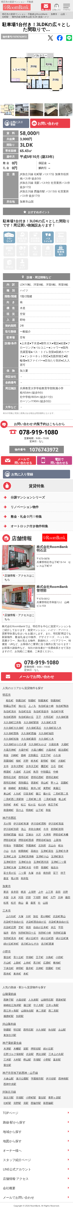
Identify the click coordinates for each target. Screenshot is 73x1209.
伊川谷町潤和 (38, 823)
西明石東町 (52, 777)
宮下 (55, 873)
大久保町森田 (28, 739)
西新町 (35, 782)
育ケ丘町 (18, 957)
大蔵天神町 (10, 749)
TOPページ (10, 1113)
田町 (60, 766)
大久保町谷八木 (52, 728)
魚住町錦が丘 (26, 717)
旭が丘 (22, 706)
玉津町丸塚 (10, 867)
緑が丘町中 (32, 938)
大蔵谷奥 (54, 744)
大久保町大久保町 (14, 728)
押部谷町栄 (10, 840)
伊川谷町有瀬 (21, 823)
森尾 (33, 902)
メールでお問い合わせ (18, 1197)
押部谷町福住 (43, 840)
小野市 (7, 951)
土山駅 (62, 1029)
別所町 (7, 804)
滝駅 (25, 1103)
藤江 (38, 793)
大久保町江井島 (12, 722)
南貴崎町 (9, 810)
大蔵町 (65, 744)
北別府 (42, 845)
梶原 (23, 892)
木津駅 (7, 1048)
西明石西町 (37, 777)
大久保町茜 (62, 717)
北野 (65, 892)
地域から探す (12, 1132)
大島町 (49, 957)
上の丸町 (11, 916)
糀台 (60, 845)
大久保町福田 (46, 733)
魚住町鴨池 (62, 706)
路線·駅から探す (14, 1122)
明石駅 (17, 1029)
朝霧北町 (21, 700)
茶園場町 (9, 760)
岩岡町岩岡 (57, 829)
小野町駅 (31, 1097)
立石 (53, 766)
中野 (36, 867)
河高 (20, 897)
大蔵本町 (51, 749)
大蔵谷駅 (21, 999)
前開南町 (23, 851)
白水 (13, 851)
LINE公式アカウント (17, 1169)
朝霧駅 (7, 1029)
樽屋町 (7, 771)
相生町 (9, 700)
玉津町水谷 (24, 867)
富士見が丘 (10, 873)
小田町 (59, 957)
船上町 (62, 799)
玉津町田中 (10, 862)
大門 (52, 897)
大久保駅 (41, 1029)
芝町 (21, 927)
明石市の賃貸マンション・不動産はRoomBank (24, 14)
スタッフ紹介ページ (17, 1160)
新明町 (44, 760)
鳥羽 (35, 771)
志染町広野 (10, 927)
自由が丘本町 (40, 927)
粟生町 (7, 957)
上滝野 (32, 892)
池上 (23, 829)
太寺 (6, 766)
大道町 (17, 771)
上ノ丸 (32, 706)
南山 (20, 902)
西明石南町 (10, 782)
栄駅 (25, 1048)
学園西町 (18, 845)
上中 (40, 892)
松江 (23, 804)
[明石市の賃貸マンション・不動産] (20, 7)
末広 (53, 927)
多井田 (14, 892)
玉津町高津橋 (26, 856)
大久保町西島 (11, 733)
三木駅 (7, 1059)
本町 (15, 804)
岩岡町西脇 (10, 834)
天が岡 (7, 823)
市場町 (29, 957)
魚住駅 (52, 1029)
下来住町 (9, 968)
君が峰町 (45, 916)
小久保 (57, 755)
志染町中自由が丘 (14, 921)
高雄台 (34, 851)
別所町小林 (44, 932)
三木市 (7, 910)
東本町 (17, 973)
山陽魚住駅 (27, 1010)
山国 (63, 14)
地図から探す (12, 1141)
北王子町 (46, 755)
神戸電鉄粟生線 (12, 1043)
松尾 (6, 902)
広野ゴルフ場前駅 (14, 1054)
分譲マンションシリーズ (28, 497)
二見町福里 (50, 799)
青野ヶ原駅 (54, 1097)
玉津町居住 (47, 851)
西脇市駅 (36, 1103)
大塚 (20, 916)
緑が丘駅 (48, 1048)
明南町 (29, 810)
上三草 (49, 892)
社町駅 (5, 16)
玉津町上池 (10, 856)
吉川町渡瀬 (47, 943)
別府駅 (20, 1016)
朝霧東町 (43, 700)
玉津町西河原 (41, 862)
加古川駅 (9, 1097)
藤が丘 (47, 793)
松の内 (42, 804)
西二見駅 (53, 1010)
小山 (6, 851)
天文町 (27, 771)
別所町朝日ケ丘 (27, 932)
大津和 (47, 834)
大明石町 (48, 717)
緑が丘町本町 (11, 943)
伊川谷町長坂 (56, 823)
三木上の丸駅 (56, 1054)
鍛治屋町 (63, 749)
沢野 (25, 760)
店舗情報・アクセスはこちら (19, 577)
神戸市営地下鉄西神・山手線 (20, 1073)
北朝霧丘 (33, 755)
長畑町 (44, 867)
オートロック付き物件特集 (29, 526)
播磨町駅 (9, 1016)
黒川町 (37, 962)
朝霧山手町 (10, 706)
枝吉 (21, 834)
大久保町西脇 (28, 733)
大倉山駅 (9, 1078)
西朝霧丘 (23, 782)
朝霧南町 (56, 700)
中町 (58, 968)
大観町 (62, 760)
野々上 (54, 782)
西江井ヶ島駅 (11, 1010)
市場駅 (37, 1059)
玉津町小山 (42, 856)
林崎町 (12, 788)
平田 (60, 927)
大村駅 (17, 1059)
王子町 (39, 957)
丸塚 (30, 873)
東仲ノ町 (36, 788)
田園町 (49, 968)
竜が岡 (14, 878)
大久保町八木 (46, 739)
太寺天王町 (32, 766)
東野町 (47, 788)
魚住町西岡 (10, 717)
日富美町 (28, 793)
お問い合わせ (48, 123)
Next (69, 72)
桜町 (18, 760)
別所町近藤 (59, 932)
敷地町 (57, 962)
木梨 (6, 897)
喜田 (58, 892)
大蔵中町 (23, 749)
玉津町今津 (62, 851)
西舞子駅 (9, 999)
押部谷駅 (36, 1048)
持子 (63, 873)
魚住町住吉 (24, 711)
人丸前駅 (33, 999)
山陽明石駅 (47, 999)
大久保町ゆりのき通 (15, 744)
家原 (6, 892)
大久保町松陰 (11, 739)
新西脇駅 (48, 1103)
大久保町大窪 (48, 722)
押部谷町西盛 (26, 840)
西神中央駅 (10, 1084)
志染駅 (30, 1054)
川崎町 (14, 755)
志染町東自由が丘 (59, 921)
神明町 (20, 968)
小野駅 (47, 1059)
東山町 (7, 793)
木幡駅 (17, 1048)
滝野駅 (17, 1103)
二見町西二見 (60, 793)
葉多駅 (57, 1059)
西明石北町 (10, 777)
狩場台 (7, 845)
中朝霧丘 (46, 771)
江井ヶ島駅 (52, 1005)
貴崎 (23, 755)
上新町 (17, 962)
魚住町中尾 (57, 711)
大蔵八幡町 (37, 749)
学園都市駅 (37, 1078)
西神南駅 (63, 1078)
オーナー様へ (12, 1150)
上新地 (57, 840)
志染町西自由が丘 (36, 921)
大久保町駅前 (31, 722)
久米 (13, 897)
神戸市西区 (9, 818)
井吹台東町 (34, 829)
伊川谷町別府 (11, 829)
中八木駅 (38, 1005)
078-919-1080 (38, 432)
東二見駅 (41, 1010)
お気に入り (56, 9)
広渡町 (47, 962)
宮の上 (20, 810)
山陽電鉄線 (9, 994)
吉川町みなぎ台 (30, 943)
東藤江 (57, 788)
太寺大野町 (17, 766)
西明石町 (23, 777)
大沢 (38, 834)
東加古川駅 (10, 1035)
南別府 (47, 873)
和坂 (6, 755)
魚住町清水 (10, 711)
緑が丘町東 (62, 938)
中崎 (55, 771)
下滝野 (37, 897)
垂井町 (29, 968)
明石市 (7, 694)
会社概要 (9, 1188)
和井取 (24, 878)
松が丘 (32, 804)
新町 (45, 897)
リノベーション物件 (25, 507)
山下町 (39, 810)
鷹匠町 (44, 766)
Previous (4, 72)
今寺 (45, 829)
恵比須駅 (41, 1054)
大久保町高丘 (33, 728)
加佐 (35, 916)
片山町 (7, 962)
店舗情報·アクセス (16, 1179)
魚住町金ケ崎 (46, 706)
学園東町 (31, 845)
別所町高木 (10, 938)
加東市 (54, 14)
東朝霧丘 (23, 788)
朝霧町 (32, 700)
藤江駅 (27, 1005)
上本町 (27, 962)
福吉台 (54, 867)
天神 (60, 897)
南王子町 (53, 804)
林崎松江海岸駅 (12, 1005)
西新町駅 (61, 999)
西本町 (7, 973)
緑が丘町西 (47, 938)
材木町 (34, 760)
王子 (38, 717)
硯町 (53, 760)
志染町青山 (59, 916)
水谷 (38, 873)
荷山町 (44, 782)
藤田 (67, 897)
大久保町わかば (37, 744)
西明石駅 (28, 1029)
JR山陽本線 (9, 1024)
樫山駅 (27, 1059)
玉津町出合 (24, 862)
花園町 (64, 782)
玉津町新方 (57, 856)
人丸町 (17, 793)
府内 (13, 932)
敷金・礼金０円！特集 (26, 516)
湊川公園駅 (22, 1078)
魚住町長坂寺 (41, 711)
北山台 (52, 845)
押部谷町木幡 (60, 834)
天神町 (39, 968)
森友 (6, 878)
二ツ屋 (22, 873)
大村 (28, 916)
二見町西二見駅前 (14, 799)
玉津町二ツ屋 (58, 862)
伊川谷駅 (51, 1078)
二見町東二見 (33, 799)
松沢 (13, 902)
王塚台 (29, 834)
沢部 (28, 897)
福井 (6, 932)
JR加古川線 (9, 1092)
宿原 (28, 927)
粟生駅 (7, 1065)
